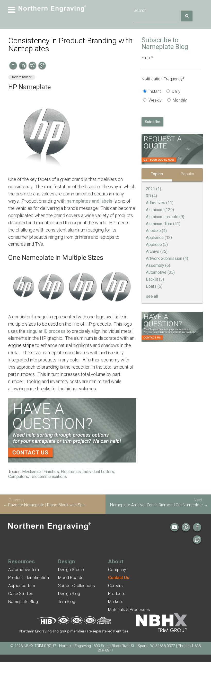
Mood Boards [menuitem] (70, 577)
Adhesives (159, 202)
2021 (153, 188)
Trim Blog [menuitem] (66, 601)
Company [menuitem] (117, 569)
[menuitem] (118, 577)
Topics (157, 173)
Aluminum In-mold (165, 216)
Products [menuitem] (116, 593)
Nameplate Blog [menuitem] (23, 601)
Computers (18, 476)
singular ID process (46, 331)
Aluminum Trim (163, 223)
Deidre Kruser (21, 77)
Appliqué (157, 244)
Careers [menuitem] (115, 585)
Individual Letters (98, 471)
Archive (157, 251)
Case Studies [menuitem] (20, 593)
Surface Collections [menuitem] (76, 585)
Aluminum (160, 209)
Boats (154, 286)
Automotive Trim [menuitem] (23, 569)
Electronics (71, 471)
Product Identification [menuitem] (28, 577)
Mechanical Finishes (40, 471)
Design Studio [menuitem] (71, 569)
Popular (187, 173)
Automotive (160, 272)
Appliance (159, 237)
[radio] (153, 92)
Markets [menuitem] (115, 601)
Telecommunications (48, 476)
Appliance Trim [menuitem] (21, 585)
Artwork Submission (167, 258)
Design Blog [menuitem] (69, 593)
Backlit (155, 279)
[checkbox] (171, 96)
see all (152, 296)
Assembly (158, 265)
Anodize (156, 230)
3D (151, 195)
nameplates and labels (89, 201)
